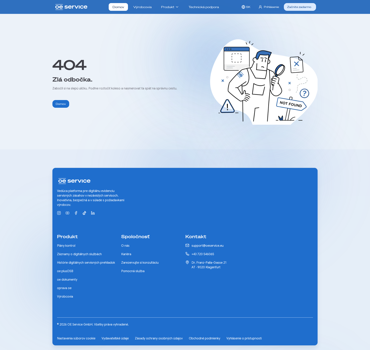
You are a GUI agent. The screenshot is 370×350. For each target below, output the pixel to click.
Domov (118, 7)
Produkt (167, 7)
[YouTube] (67, 213)
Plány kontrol (66, 246)
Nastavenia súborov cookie (76, 338)
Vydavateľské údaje (115, 338)
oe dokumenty (67, 280)
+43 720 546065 (203, 254)
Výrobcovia (142, 7)
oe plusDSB (65, 271)
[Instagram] (59, 213)
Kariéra (126, 254)
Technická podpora (203, 7)
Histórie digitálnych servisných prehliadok (86, 263)
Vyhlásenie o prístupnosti (244, 338)
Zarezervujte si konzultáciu (140, 263)
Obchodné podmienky (204, 338)
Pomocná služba (133, 271)
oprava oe (64, 288)
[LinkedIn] (93, 213)
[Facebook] (76, 213)
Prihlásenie (271, 7)
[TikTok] (84, 213)
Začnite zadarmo (299, 7)
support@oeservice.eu (208, 246)
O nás (125, 246)
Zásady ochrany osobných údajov (159, 338)
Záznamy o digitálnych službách (79, 254)
